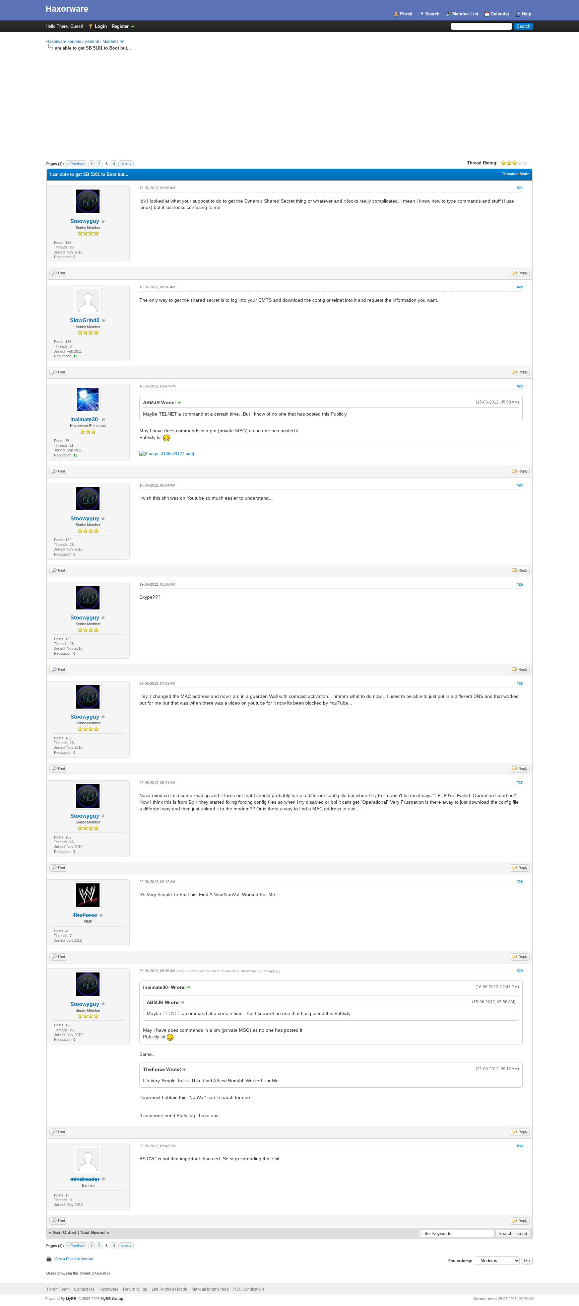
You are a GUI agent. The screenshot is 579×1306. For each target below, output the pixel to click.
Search (432, 13)
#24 (520, 485)
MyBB (71, 1299)
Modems (110, 41)
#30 (520, 1146)
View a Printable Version (73, 1259)
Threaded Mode (515, 174)
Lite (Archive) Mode (169, 1289)
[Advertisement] (289, 101)
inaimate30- (85, 419)
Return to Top (135, 1289)
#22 (520, 287)
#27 (520, 783)
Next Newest (93, 1232)
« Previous (76, 164)
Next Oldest (64, 1232)
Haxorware (109, 1289)
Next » (126, 164)
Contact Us (84, 1289)
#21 (520, 188)
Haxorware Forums (63, 41)
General (91, 41)
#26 (520, 683)
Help (526, 13)
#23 (520, 386)
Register (120, 26)
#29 (520, 971)
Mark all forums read (210, 1289)
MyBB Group (112, 1299)
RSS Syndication (248, 1289)
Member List (465, 13)
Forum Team (58, 1289)
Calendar (500, 13)
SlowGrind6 (85, 320)
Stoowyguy (84, 221)
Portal (406, 13)
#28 (520, 882)
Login (101, 26)
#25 (520, 584)
